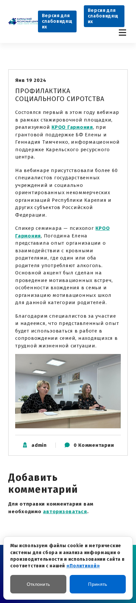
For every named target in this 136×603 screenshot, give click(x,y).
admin (39, 445)
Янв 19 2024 (30, 80)
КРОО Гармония (72, 127)
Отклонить (38, 584)
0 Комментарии (94, 445)
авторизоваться (65, 511)
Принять (97, 584)
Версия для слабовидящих (57, 21)
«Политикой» (83, 566)
